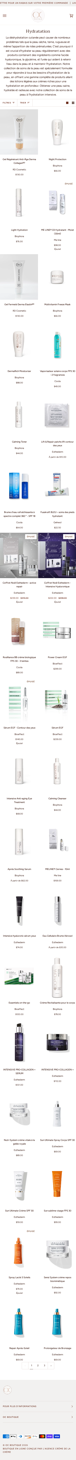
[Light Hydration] (19, 202)
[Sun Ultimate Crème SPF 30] (19, 1183)
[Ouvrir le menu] (8, 15)
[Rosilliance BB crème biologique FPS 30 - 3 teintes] (19, 629)
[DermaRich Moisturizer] (19, 343)
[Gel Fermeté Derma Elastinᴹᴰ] (19, 277)
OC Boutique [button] (11, 1417)
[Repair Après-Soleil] (19, 1320)
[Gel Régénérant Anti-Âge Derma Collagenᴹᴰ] (19, 132)
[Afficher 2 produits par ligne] (73, 102)
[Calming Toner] (19, 414)
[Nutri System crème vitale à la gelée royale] (19, 1112)
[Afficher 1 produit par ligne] (67, 102)
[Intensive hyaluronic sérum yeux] (19, 908)
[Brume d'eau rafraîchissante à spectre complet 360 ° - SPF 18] (19, 484)
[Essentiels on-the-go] (19, 975)
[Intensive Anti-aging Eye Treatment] (19, 771)
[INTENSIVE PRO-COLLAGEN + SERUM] (19, 1042)
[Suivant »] (51, 1365)
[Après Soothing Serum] (19, 841)
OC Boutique (13, 1445)
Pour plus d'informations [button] (19, 1406)
